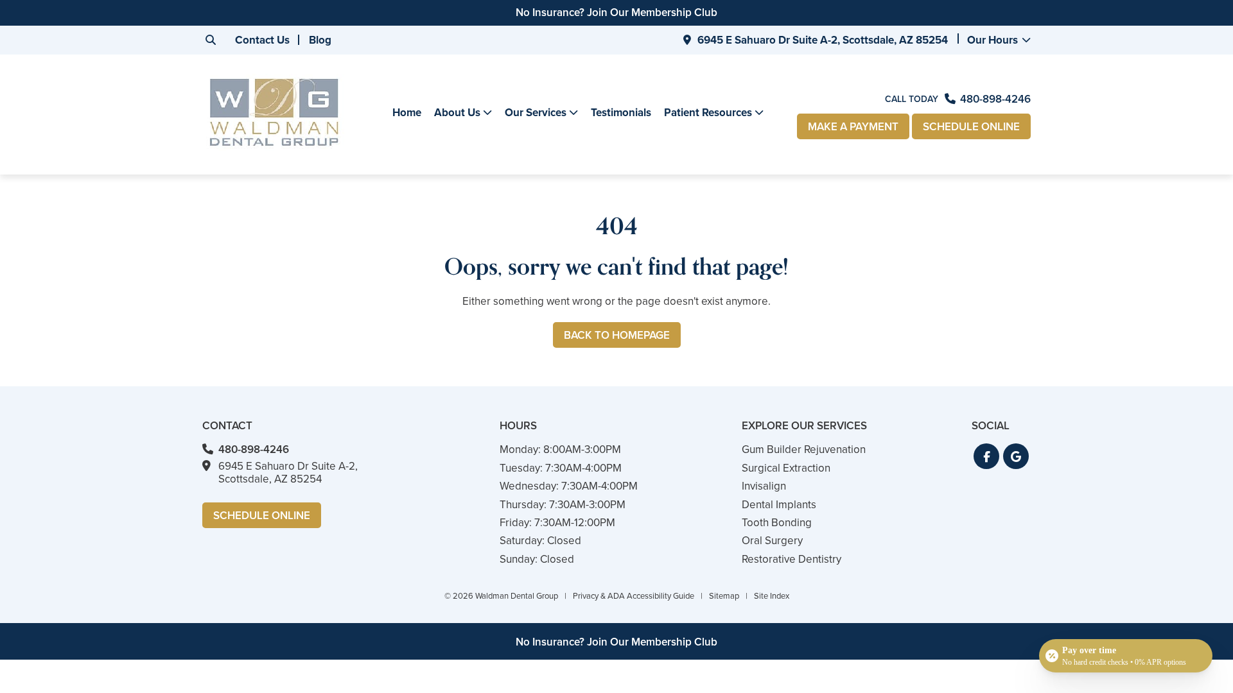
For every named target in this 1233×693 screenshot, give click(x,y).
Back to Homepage (617, 335)
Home (406, 113)
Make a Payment (853, 127)
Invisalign (764, 486)
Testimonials (621, 113)
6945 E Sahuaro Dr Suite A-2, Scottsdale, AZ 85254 (822, 40)
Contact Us (262, 40)
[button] (986, 456)
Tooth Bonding (777, 523)
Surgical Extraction (786, 468)
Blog (320, 40)
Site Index (771, 596)
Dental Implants (779, 505)
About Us (457, 113)
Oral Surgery (772, 541)
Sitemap (724, 596)
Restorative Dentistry (791, 559)
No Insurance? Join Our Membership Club (616, 12)
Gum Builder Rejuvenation (804, 449)
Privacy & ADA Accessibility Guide (633, 596)
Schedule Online (971, 127)
